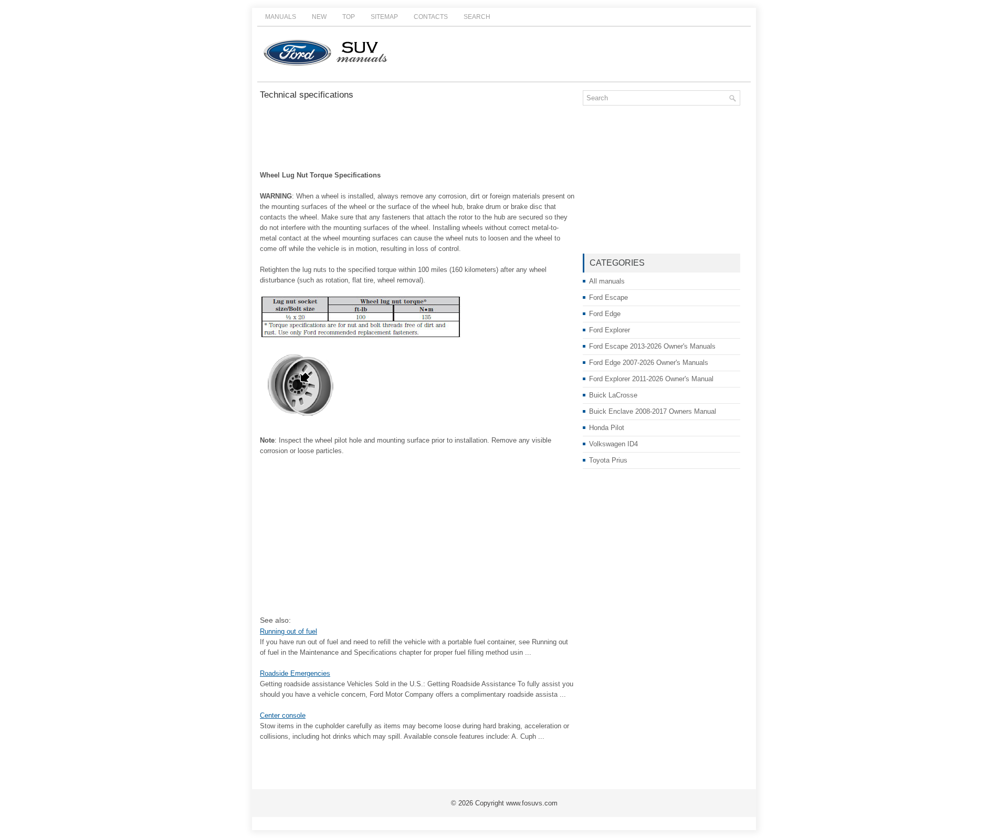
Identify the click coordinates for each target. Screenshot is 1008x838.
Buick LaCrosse (613, 395)
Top (348, 16)
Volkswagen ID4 (613, 444)
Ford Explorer (609, 330)
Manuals (280, 16)
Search (477, 16)
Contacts (431, 16)
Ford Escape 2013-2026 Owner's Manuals (652, 346)
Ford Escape (608, 297)
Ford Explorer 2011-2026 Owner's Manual (651, 379)
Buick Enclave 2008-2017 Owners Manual (652, 411)
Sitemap (384, 16)
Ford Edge (605, 314)
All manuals (607, 281)
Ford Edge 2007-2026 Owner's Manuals (648, 362)
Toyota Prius (608, 460)
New (319, 16)
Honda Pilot (606, 428)
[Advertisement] (417, 135)
